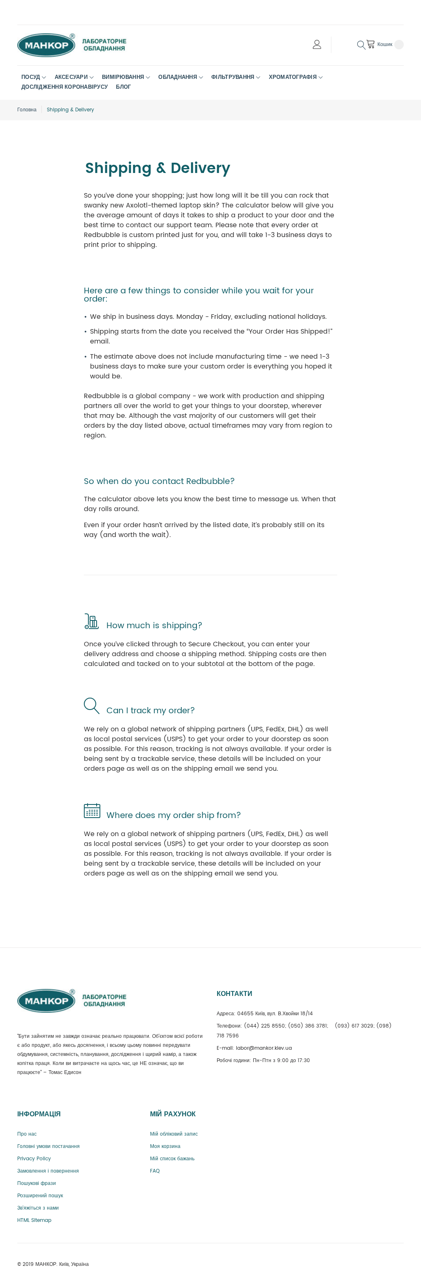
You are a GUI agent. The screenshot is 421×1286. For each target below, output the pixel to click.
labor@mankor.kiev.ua (264, 1048)
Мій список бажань (172, 1159)
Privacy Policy (34, 1159)
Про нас (27, 1134)
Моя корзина (165, 1146)
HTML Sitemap (34, 1220)
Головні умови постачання (48, 1146)
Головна (27, 110)
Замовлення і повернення (48, 1171)
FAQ (155, 1171)
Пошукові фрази (36, 1183)
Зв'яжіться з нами (38, 1208)
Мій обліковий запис (174, 1134)
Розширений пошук (40, 1196)
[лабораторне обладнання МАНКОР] (79, 45)
